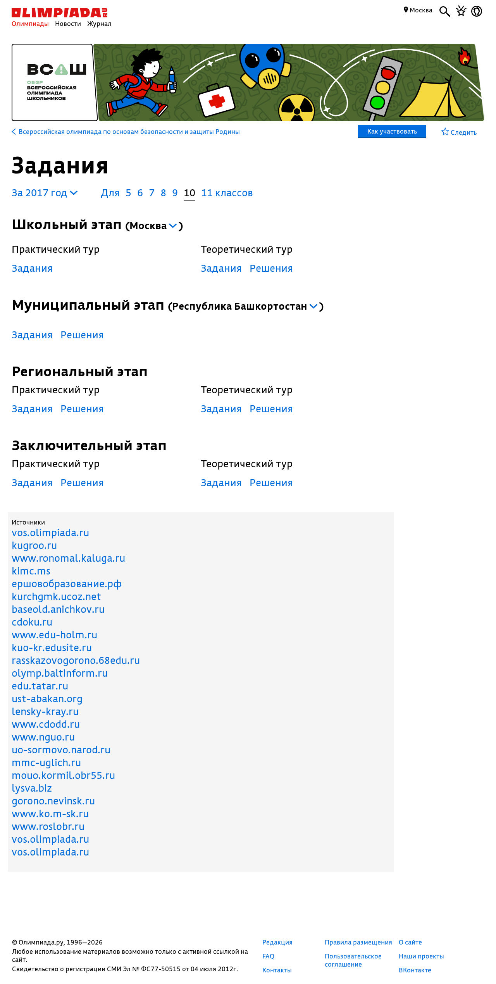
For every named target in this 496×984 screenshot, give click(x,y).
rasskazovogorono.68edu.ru (76, 660)
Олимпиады (30, 23)
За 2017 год (41, 192)
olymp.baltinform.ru (60, 673)
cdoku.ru (32, 621)
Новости (68, 23)
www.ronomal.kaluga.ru (68, 558)
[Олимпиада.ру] (59, 12)
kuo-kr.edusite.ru (52, 647)
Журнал (99, 23)
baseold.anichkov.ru (58, 609)
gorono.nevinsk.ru (53, 800)
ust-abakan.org (47, 698)
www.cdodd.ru (46, 724)
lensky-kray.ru (45, 711)
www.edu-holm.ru (54, 634)
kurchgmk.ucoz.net (56, 596)
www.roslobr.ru (48, 826)
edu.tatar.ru (40, 685)
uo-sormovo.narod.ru (61, 749)
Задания (32, 268)
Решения (271, 268)
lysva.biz (32, 788)
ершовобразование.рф (67, 583)
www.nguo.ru (43, 736)
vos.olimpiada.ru (50, 532)
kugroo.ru (34, 545)
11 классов (227, 192)
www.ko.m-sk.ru (50, 813)
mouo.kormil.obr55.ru (63, 775)
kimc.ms (31, 570)
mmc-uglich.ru (46, 762)
